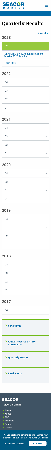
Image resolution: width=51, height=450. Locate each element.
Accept (37, 443)
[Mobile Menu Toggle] (46, 5)
